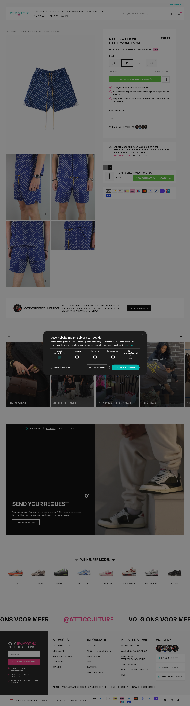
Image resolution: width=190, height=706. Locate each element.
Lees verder (129, 344)
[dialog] (95, 353)
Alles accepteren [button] (125, 367)
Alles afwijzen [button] (97, 367)
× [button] (142, 334)
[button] (61, 367)
